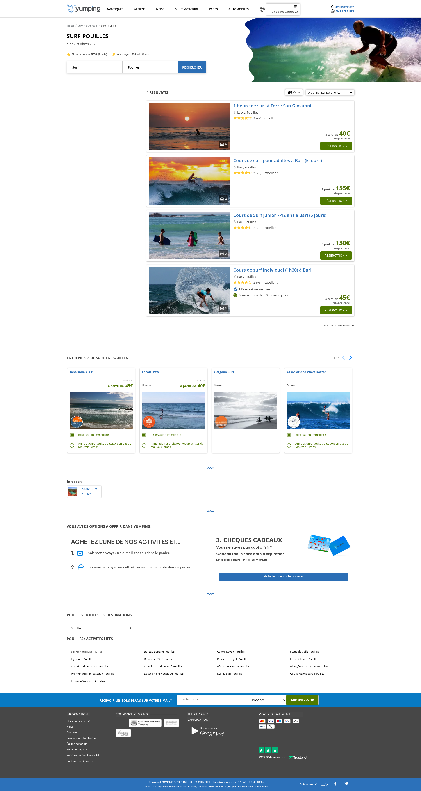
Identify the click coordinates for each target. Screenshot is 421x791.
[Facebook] (335, 785)
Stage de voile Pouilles (304, 651)
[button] (349, 358)
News (70, 727)
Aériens (139, 9)
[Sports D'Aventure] (83, 8)
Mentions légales (77, 749)
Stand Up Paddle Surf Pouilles (163, 666)
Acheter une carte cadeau (283, 576)
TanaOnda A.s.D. (82, 372)
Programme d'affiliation (81, 738)
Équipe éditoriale (77, 744)
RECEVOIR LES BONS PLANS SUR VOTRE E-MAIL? (136, 700)
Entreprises (345, 11)
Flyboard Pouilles (82, 659)
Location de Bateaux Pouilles (90, 666)
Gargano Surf (224, 372)
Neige (160, 9)
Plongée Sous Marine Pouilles (309, 666)
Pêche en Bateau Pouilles (233, 666)
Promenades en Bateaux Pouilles (92, 674)
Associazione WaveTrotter (306, 372)
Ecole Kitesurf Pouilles (304, 659)
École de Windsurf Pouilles (88, 681)
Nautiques (114, 9)
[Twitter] (346, 785)
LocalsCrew (150, 372)
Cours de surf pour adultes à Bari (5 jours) (277, 160)
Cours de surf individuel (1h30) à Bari (272, 270)
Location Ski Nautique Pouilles (164, 674)
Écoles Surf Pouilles (229, 674)
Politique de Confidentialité (83, 755)
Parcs (213, 9)
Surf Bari (76, 628)
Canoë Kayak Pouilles (231, 651)
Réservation (335, 146)
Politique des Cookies (80, 761)
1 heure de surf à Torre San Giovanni (272, 106)
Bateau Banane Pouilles (159, 651)
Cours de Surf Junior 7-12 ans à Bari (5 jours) (279, 215)
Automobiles (237, 9)
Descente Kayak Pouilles (232, 659)
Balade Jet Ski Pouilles (158, 659)
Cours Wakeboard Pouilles (307, 674)
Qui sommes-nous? (78, 721)
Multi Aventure (186, 9)
